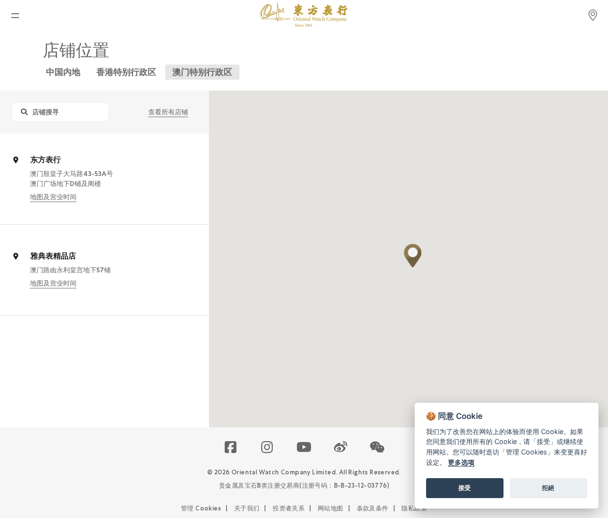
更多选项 (461, 462)
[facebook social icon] (231, 448)
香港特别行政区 (126, 71)
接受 (464, 487)
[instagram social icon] (267, 448)
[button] (413, 256)
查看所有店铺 (168, 112)
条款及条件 (373, 508)
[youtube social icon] (304, 448)
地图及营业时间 (53, 197)
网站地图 (330, 508)
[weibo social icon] (340, 448)
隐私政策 (414, 508)
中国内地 (63, 71)
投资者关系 (288, 508)
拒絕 (548, 487)
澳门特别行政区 (202, 71)
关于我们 (247, 508)
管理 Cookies (201, 508)
